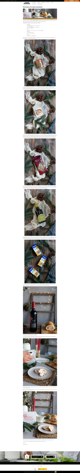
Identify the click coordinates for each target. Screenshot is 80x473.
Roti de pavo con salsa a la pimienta (32, 7)
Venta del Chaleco (35, 87)
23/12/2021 (25, 18)
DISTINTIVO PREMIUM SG (76, 0)
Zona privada (42, 463)
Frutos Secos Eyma (40, 134)
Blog (27, 18)
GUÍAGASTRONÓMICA (66, 0)
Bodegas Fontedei (36, 284)
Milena (36, 37)
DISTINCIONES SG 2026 (71, 0)
